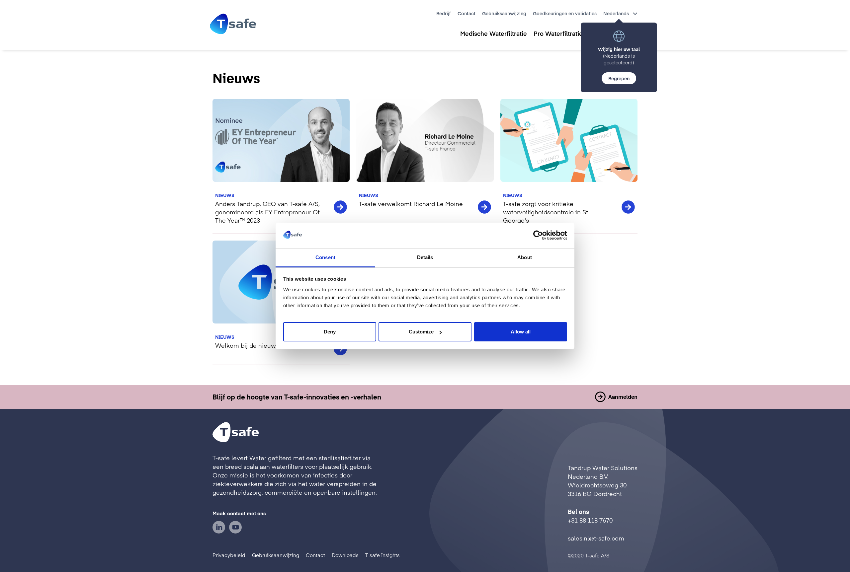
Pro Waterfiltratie (558, 33)
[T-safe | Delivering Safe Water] (233, 25)
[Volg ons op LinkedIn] (218, 531)
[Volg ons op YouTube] (235, 531)
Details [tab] (425, 257)
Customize (421, 331)
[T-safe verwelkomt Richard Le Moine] (424, 166)
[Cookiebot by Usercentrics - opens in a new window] (538, 235)
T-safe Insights (382, 554)
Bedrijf (443, 13)
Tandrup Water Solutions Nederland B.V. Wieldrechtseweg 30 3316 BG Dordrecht (603, 481)
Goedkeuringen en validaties (565, 13)
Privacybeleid (228, 554)
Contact (466, 13)
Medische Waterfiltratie (493, 33)
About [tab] (524, 257)
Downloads (345, 554)
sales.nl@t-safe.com (596, 538)
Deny (330, 331)
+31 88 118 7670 (590, 520)
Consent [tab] (325, 257)
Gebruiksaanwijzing (504, 13)
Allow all (521, 331)
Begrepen (619, 78)
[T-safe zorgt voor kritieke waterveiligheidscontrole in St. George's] (569, 166)
